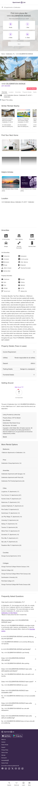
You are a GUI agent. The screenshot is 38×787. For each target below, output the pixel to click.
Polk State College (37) (7, 581)
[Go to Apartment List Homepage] (19, 2)
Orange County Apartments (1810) (11, 556)
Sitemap (3, 755)
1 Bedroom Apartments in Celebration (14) (13, 452)
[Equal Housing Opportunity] (2, 768)
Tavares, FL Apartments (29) (9, 527)
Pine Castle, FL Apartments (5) (10, 509)
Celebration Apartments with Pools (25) (12, 477)
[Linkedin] (6, 768)
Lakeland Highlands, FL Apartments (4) (12, 506)
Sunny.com (4, 757)
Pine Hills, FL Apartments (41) (9, 538)
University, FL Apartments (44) (9, 520)
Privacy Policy (4, 750)
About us (3, 739)
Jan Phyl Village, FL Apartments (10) (11, 516)
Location (11, 92)
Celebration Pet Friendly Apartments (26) (12, 481)
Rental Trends (4, 744)
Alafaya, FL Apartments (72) (9, 524)
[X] (12, 768)
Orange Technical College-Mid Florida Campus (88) (15, 584)
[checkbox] (10, 25)
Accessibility (4, 760)
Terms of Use (4, 752)
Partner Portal (4, 763)
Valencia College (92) (7, 570)
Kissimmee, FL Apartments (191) (10, 502)
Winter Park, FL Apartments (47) (10, 531)
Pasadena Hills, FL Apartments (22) (11, 545)
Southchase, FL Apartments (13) (10, 513)
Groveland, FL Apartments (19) (10, 534)
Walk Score (18, 387)
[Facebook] (9, 768)
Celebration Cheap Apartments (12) (11, 463)
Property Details (27, 92)
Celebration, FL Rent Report (9, 613)
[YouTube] (16, 768)
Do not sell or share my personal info (10, 765)
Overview (4, 92)
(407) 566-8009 (5, 86)
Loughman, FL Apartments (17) (10, 491)
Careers (3, 742)
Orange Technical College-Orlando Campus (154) (15, 566)
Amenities (18, 92)
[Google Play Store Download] (18, 737)
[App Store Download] (6, 737)
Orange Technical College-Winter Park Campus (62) (16, 574)
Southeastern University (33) (9, 577)
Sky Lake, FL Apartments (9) (9, 542)
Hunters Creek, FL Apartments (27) (11, 499)
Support (3, 747)
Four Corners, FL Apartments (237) (11, 495)
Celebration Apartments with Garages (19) (13, 474)
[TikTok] (22, 768)
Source (5, 437)
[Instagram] (19, 768)
